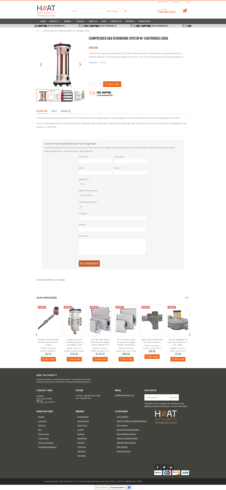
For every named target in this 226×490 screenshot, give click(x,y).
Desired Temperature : (89, 190)
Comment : (83, 236)
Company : (83, 213)
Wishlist (41, 417)
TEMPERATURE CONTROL (126, 442)
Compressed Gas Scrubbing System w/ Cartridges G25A (128, 38)
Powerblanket (83, 417)
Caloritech (81, 451)
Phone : (118, 168)
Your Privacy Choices (117, 487)
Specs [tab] (54, 111)
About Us (41, 425)
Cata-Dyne (81, 447)
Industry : (83, 224)
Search (126, 11)
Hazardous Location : (88, 202)
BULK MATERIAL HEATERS (126, 434)
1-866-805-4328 (166, 12)
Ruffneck (80, 442)
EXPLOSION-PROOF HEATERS (128, 430)
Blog (40, 430)
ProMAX (80, 430)
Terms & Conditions (46, 442)
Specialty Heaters (124, 451)
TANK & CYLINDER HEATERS (127, 438)
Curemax (81, 434)
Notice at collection (101, 487)
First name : (84, 156)
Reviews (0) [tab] (66, 111)
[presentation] (41, 64)
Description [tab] (41, 111)
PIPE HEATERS (122, 447)
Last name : (119, 156)
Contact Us (42, 421)
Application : (84, 179)
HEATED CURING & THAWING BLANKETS (132, 421)
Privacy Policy (43, 434)
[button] (186, 297)
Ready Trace (82, 425)
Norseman (81, 455)
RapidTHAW (82, 438)
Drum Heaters (122, 425)
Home (37, 31)
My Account (163, 2)
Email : (82, 168)
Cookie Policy (43, 438)
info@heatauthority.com (124, 395)
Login (187, 2)
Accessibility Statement (47, 447)
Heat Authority (83, 421)
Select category (112, 11)
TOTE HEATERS (122, 417)
